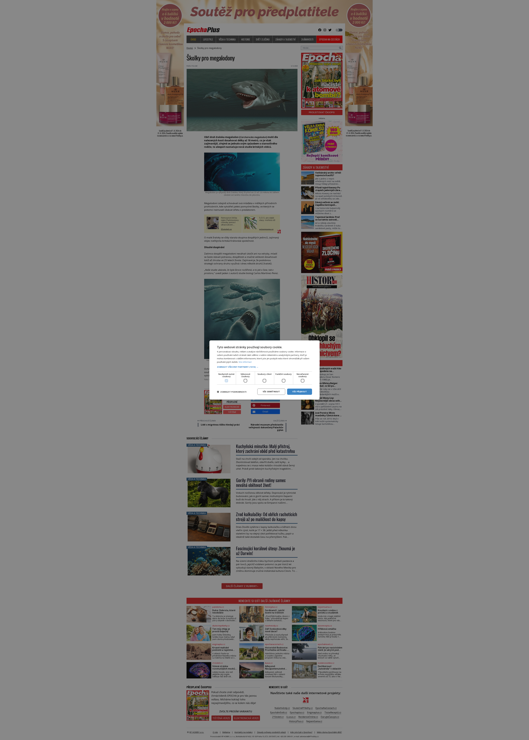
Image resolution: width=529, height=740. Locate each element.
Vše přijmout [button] (299, 391)
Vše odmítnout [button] (271, 391)
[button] (264, 367)
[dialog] (264, 370)
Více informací (245, 361)
